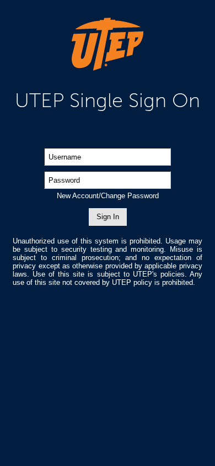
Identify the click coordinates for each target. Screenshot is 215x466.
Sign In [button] (107, 217)
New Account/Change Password (108, 196)
